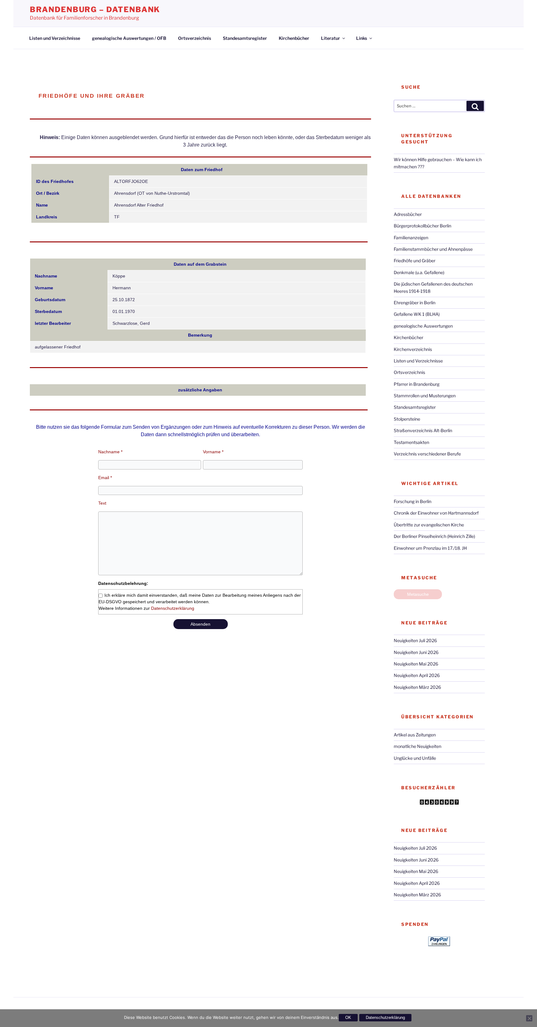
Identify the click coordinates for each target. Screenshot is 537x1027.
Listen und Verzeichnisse (54, 38)
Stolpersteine (407, 419)
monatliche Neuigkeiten (417, 746)
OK (348, 1017)
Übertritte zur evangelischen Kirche (429, 524)
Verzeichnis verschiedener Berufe (427, 453)
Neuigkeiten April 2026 (417, 675)
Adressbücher (408, 214)
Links (361, 38)
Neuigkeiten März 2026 (417, 687)
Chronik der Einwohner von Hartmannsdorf (436, 513)
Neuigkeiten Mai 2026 (416, 663)
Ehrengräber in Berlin (414, 302)
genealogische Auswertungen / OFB (129, 38)
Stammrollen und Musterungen (425, 395)
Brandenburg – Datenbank (95, 9)
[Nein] (529, 1018)
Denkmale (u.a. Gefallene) (419, 272)
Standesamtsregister (245, 38)
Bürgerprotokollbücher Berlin (422, 225)
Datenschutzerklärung (172, 608)
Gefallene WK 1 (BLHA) (417, 314)
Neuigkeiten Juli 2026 (415, 640)
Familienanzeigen (411, 237)
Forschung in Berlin (412, 501)
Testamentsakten (411, 442)
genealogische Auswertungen (423, 326)
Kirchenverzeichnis (413, 349)
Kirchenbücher (294, 38)
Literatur (330, 38)
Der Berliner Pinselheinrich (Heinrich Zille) (434, 536)
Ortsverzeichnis (194, 38)
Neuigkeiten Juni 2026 (416, 652)
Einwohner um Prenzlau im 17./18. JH (430, 548)
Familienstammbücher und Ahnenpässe (433, 249)
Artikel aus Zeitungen (415, 734)
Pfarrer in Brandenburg (416, 384)
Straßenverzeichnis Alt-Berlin (423, 430)
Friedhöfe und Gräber (414, 260)
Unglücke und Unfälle (415, 758)
